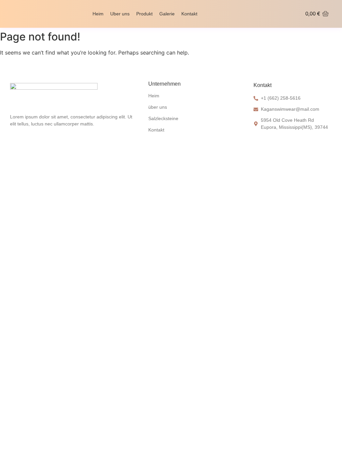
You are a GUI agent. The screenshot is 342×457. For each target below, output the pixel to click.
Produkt (144, 13)
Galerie (167, 13)
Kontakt (189, 13)
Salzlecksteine (163, 118)
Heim (98, 13)
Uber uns (120, 13)
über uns (157, 107)
